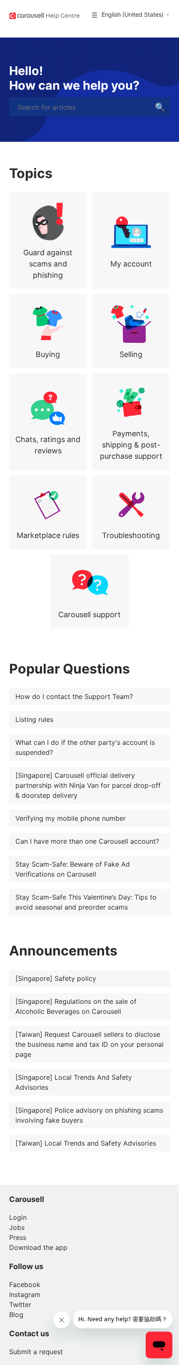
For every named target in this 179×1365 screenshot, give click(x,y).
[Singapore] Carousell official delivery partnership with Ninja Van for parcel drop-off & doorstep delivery (88, 785)
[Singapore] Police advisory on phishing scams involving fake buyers (89, 1115)
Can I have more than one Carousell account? (87, 841)
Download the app (38, 1247)
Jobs (17, 1227)
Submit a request (36, 1351)
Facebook (24, 1284)
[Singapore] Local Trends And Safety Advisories (73, 1082)
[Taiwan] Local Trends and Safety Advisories (85, 1143)
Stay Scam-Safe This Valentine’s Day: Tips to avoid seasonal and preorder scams (86, 902)
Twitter (20, 1304)
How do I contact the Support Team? (74, 696)
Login (18, 1217)
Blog (16, 1314)
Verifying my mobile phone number (70, 818)
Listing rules (34, 719)
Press (17, 1237)
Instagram (24, 1294)
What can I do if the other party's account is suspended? (85, 747)
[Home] (44, 15)
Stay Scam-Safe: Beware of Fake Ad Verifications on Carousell (72, 869)
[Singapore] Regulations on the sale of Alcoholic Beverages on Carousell (76, 1006)
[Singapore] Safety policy (55, 978)
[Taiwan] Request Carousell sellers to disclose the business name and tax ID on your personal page (89, 1044)
